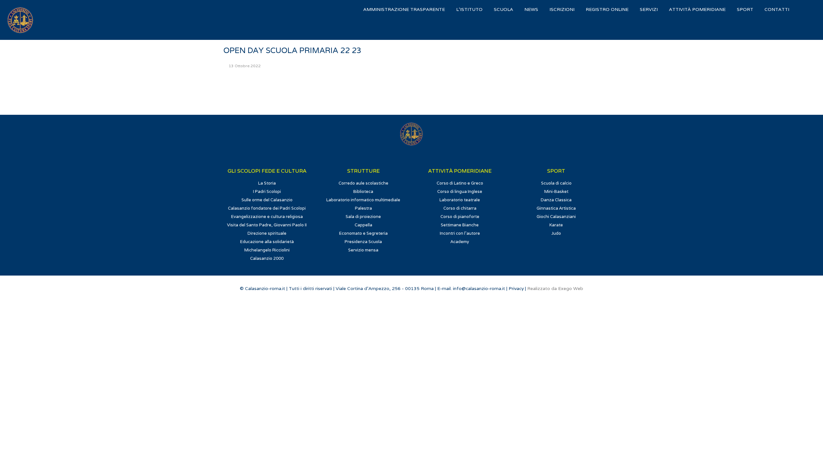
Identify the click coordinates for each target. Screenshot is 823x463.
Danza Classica (556, 200)
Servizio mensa (363, 250)
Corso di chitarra (459, 208)
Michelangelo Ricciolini (267, 250)
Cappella (363, 225)
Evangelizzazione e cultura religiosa (267, 216)
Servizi (649, 9)
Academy (459, 241)
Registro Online (607, 9)
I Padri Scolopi (267, 191)
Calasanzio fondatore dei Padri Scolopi (267, 208)
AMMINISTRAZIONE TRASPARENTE (404, 9)
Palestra (363, 208)
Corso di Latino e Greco (460, 183)
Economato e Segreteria (363, 233)
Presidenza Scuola (363, 241)
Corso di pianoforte (459, 216)
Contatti (776, 9)
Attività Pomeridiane (697, 9)
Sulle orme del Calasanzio (267, 200)
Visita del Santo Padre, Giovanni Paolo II (267, 225)
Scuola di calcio (556, 183)
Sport (745, 9)
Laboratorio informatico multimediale (363, 200)
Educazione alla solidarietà (267, 241)
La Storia (267, 183)
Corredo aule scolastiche (363, 183)
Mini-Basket (556, 191)
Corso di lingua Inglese (459, 191)
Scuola (503, 9)
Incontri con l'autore (460, 233)
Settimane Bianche (460, 225)
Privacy (516, 288)
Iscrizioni (561, 9)
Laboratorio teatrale (459, 200)
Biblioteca (363, 191)
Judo (556, 233)
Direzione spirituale (267, 233)
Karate (556, 225)
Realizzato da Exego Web (555, 288)
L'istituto (469, 9)
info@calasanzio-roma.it (479, 288)
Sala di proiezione (363, 216)
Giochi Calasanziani (556, 216)
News (531, 9)
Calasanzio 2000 (267, 258)
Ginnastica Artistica (556, 208)
